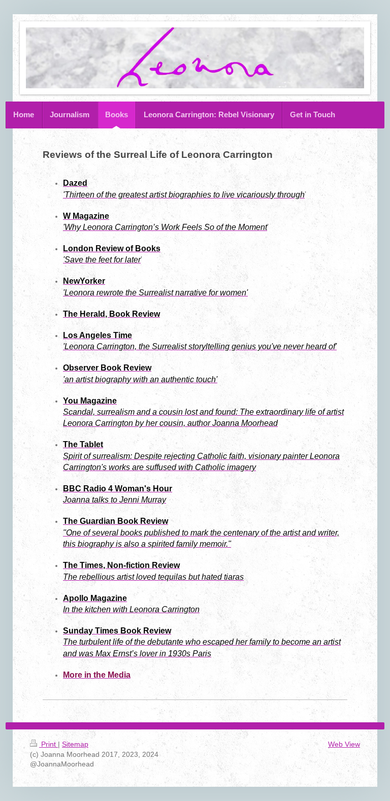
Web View (344, 744)
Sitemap (75, 744)
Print (48, 744)
